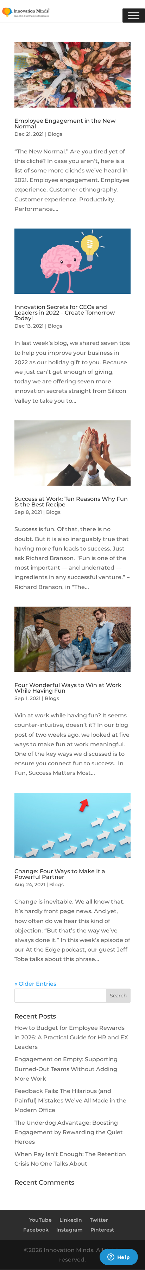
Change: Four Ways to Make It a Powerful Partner (59, 874)
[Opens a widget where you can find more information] (118, 1257)
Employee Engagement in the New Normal (64, 123)
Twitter (99, 1220)
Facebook (36, 1230)
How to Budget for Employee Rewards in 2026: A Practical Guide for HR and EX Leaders (71, 1037)
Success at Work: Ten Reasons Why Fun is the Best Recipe (71, 502)
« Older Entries (35, 983)
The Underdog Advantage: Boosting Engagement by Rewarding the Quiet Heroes (68, 1132)
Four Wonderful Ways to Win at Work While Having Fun (67, 688)
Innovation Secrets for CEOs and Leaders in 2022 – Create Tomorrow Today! (64, 313)
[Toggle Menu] (133, 15)
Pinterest (102, 1230)
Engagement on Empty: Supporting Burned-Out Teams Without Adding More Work (66, 1069)
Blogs (55, 134)
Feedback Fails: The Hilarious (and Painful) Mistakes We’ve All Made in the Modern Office (70, 1100)
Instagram (69, 1230)
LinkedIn (70, 1220)
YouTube (40, 1220)
